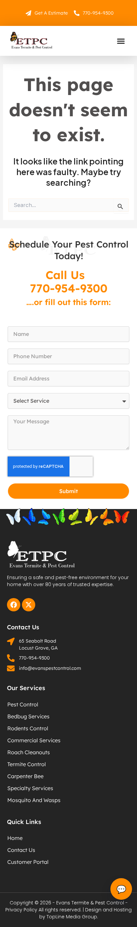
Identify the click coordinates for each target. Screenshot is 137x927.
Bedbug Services (28, 716)
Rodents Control (27, 728)
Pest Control (22, 704)
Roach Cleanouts (28, 752)
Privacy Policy (21, 909)
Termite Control (26, 764)
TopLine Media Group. (72, 916)
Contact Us (21, 850)
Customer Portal (28, 862)
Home (15, 838)
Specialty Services (30, 788)
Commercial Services (34, 740)
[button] (121, 41)
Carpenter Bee (25, 776)
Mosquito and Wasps (34, 800)
